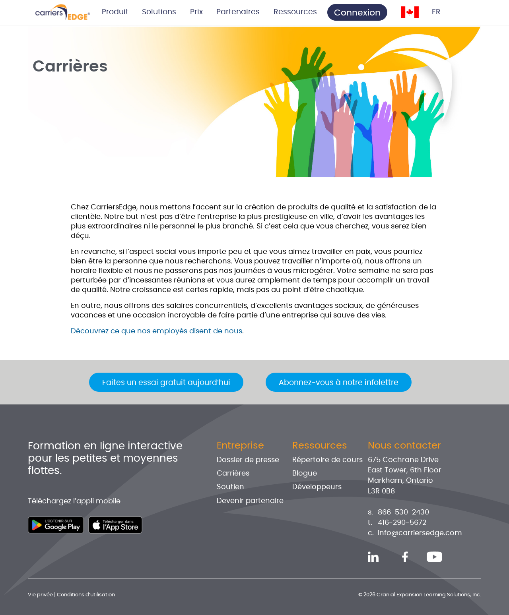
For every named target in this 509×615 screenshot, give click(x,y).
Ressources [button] (295, 12)
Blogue (304, 473)
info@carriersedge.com (420, 533)
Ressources (319, 446)
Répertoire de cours (327, 460)
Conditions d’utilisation (86, 595)
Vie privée (40, 595)
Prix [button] (196, 12)
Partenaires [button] (238, 12)
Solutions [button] (159, 12)
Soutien (230, 487)
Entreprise (240, 446)
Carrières (233, 473)
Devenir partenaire (250, 501)
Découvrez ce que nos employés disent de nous (156, 331)
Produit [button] (115, 12)
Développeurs (317, 487)
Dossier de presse (248, 460)
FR (436, 12)
